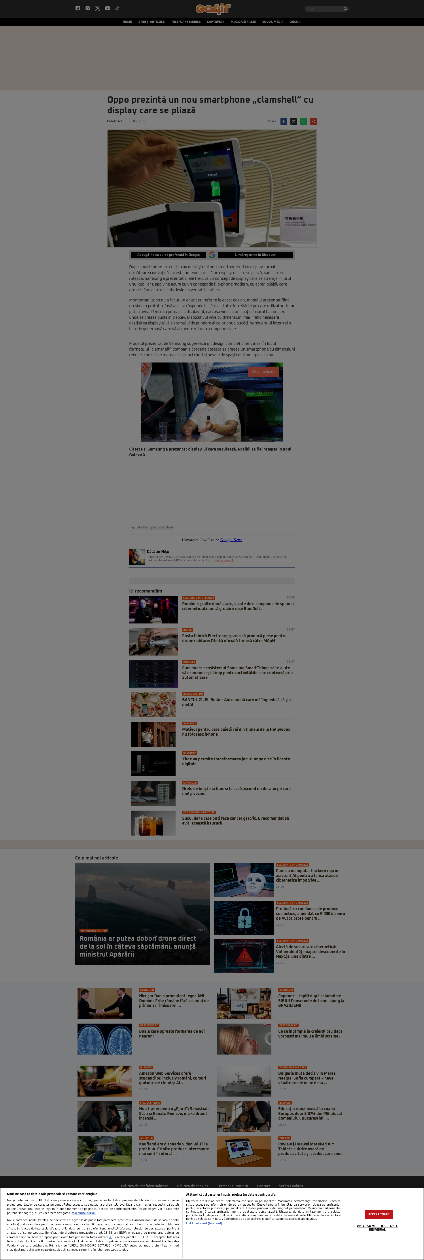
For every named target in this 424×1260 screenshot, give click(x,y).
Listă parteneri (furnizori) (204, 1223)
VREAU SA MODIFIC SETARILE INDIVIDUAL (377, 1228)
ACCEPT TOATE (378, 1214)
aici (110, 1237)
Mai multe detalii (84, 1213)
